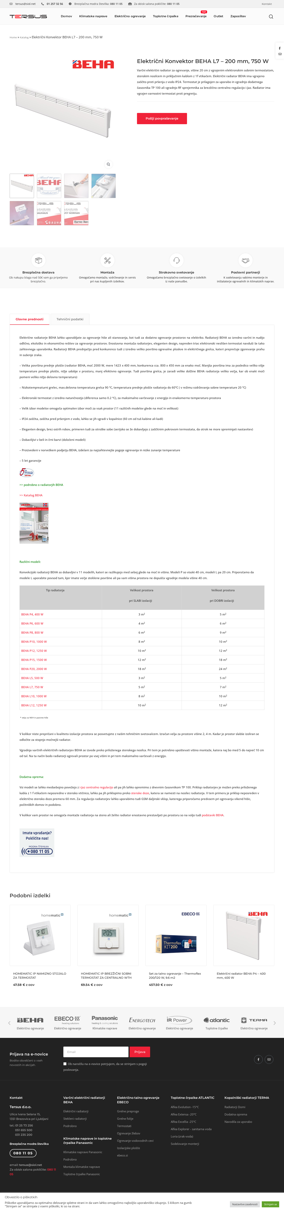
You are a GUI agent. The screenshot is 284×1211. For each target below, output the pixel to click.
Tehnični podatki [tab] (70, 319)
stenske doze (140, 793)
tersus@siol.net (25, 4)
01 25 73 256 (24, 1125)
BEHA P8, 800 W (32, 632)
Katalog (24, 37)
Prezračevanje (196, 14)
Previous (9, 1023)
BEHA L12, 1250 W (34, 705)
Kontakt (267, 4)
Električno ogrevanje (130, 16)
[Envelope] (269, 1059)
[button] (271, 16)
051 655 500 (23, 1130)
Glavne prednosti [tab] (29, 319)
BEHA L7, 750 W (32, 687)
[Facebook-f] (258, 1059)
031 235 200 (23, 1135)
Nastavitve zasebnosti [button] (245, 1204)
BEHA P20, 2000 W (34, 669)
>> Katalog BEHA (31, 495)
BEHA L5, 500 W (32, 678)
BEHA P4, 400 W (32, 614)
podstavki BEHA (213, 815)
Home (13, 37)
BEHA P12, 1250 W (34, 651)
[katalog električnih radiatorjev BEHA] (34, 523)
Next (274, 1023)
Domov (66, 16)
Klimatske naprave (93, 16)
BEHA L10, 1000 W (34, 696)
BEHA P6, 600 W (32, 623)
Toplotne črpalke (165, 16)
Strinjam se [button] (270, 1204)
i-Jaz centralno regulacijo (96, 787)
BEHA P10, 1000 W (34, 642)
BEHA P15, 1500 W (34, 660)
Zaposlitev (238, 16)
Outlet (218, 16)
